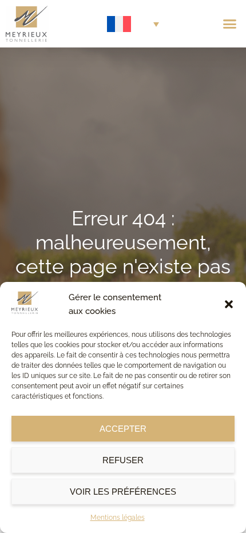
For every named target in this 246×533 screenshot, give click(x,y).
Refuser (123, 460)
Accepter (123, 428)
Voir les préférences (123, 491)
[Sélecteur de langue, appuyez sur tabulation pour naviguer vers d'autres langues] (133, 24)
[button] (229, 304)
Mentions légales (117, 518)
